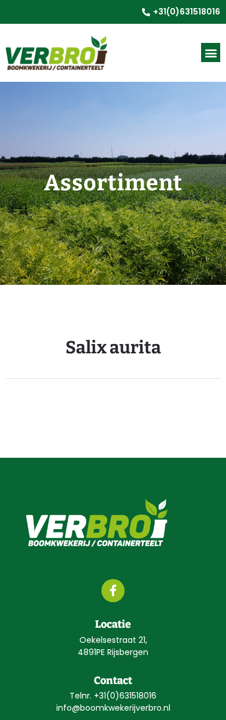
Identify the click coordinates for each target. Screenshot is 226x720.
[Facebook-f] (113, 590)
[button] (210, 52)
